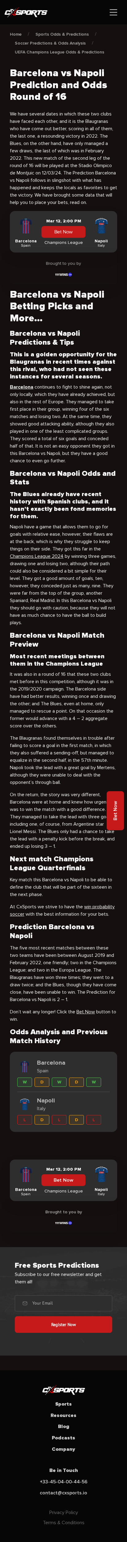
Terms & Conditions (63, 1523)
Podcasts (63, 1438)
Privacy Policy (63, 1512)
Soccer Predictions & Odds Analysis (50, 43)
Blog (63, 1426)
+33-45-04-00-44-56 (64, 1482)
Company (63, 1449)
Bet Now (63, 232)
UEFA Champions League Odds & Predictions (59, 52)
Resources (63, 1415)
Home (16, 34)
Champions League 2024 (36, 556)
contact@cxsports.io (63, 1493)
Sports (63, 1404)
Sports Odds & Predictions (62, 34)
